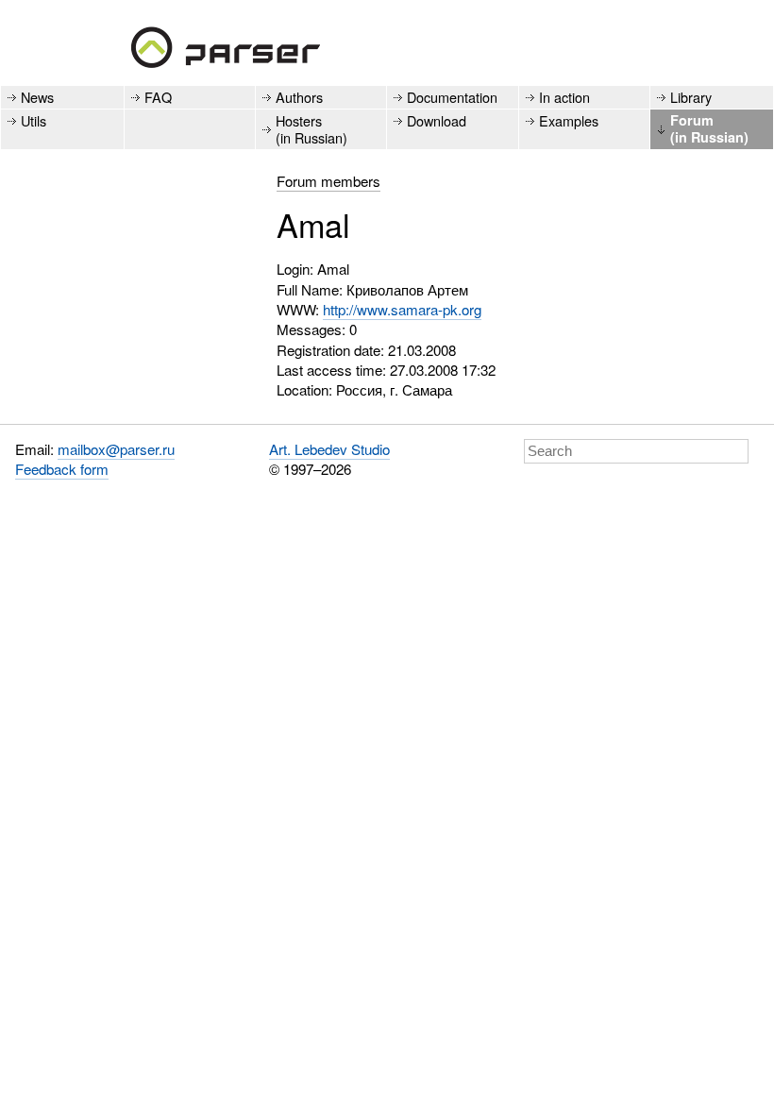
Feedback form (62, 469)
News (37, 97)
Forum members (328, 181)
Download (436, 120)
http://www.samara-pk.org (402, 309)
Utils (33, 120)
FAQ (158, 97)
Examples (568, 120)
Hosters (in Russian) (311, 128)
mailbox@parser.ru (116, 449)
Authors (299, 97)
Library (691, 97)
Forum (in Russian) (709, 127)
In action (564, 97)
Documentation (452, 97)
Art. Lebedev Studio (329, 449)
